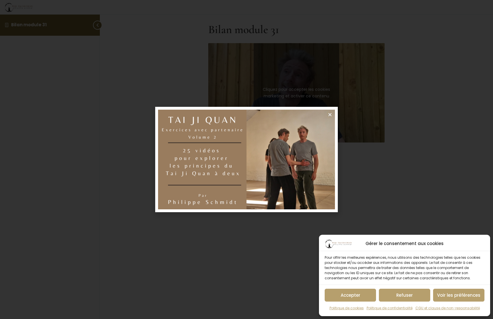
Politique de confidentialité (390, 308)
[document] (246, 159)
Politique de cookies (347, 308)
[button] (330, 115)
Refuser (404, 295)
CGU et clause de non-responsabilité (447, 308)
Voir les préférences (458, 295)
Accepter (350, 295)
